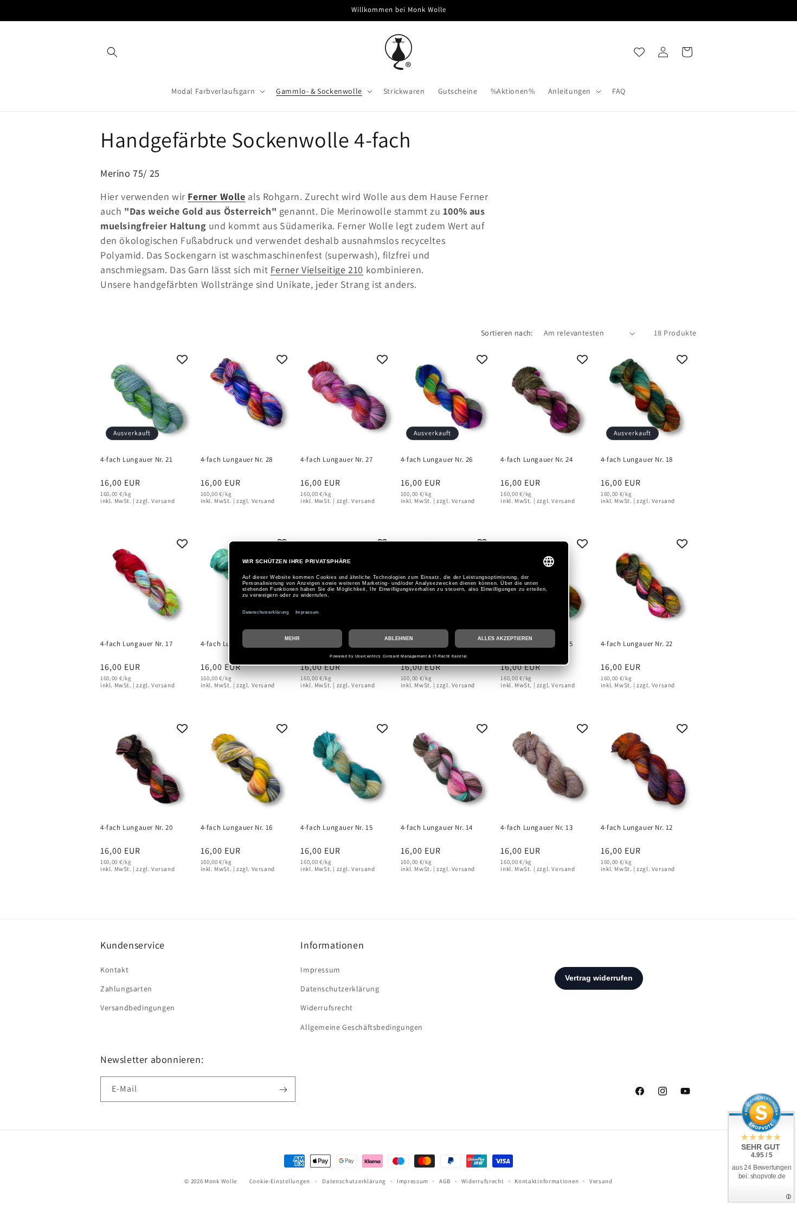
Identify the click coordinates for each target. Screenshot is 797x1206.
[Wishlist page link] (639, 52)
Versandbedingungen (137, 1008)
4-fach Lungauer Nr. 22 (637, 644)
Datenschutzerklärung (339, 989)
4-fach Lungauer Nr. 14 (437, 828)
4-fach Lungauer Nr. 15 (336, 828)
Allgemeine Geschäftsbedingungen (361, 1027)
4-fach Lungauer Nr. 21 (136, 459)
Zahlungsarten (126, 989)
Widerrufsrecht (326, 1008)
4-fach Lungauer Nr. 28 (237, 459)
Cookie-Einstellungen (279, 1181)
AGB (445, 1180)
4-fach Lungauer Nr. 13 (536, 828)
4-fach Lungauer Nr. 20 (136, 828)
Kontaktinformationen (547, 1180)
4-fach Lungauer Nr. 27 (336, 459)
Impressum (320, 970)
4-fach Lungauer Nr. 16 (237, 828)
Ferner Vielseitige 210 (317, 269)
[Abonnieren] (283, 1089)
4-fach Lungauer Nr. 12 (637, 828)
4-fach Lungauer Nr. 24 (536, 459)
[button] (112, 52)
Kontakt (114, 970)
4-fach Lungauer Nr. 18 (637, 459)
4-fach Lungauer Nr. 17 (136, 644)
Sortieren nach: (507, 333)
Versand (601, 1180)
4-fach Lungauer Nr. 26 (437, 459)
